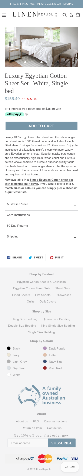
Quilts (30, 301)
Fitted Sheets (21, 295)
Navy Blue (56, 361)
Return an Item (32, 428)
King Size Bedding (25, 319)
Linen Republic (43, 469)
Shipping (13, 236)
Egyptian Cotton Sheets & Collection (41, 281)
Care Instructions (18, 214)
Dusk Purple (57, 348)
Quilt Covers (48, 301)
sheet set (71, 188)
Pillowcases (63, 295)
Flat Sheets (42, 295)
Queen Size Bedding (56, 319)
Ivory (16, 355)
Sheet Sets (62, 288)
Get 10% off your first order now (41, 435)
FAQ (36, 421)
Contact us (54, 428)
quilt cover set (16, 192)
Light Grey (20, 361)
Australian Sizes (17, 204)
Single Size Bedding (41, 332)
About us (22, 421)
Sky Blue (18, 368)
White (16, 374)
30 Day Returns (17, 225)
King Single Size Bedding (58, 325)
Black (16, 348)
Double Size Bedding (22, 325)
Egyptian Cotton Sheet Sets (31, 288)
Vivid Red (55, 368)
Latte (52, 355)
